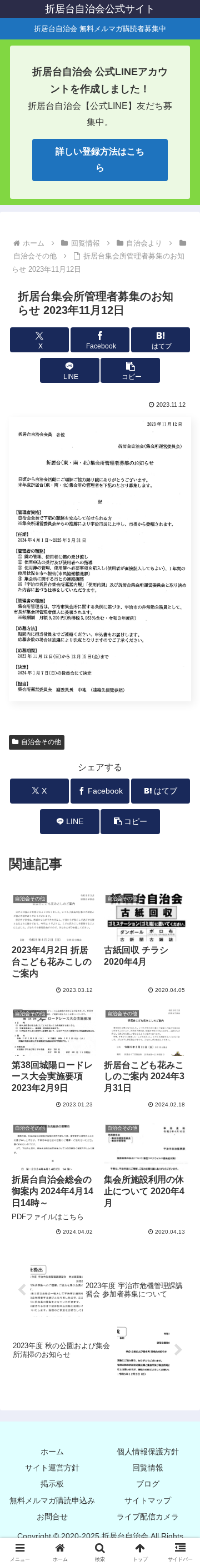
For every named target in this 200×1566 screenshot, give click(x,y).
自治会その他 (41, 742)
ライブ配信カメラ (148, 1516)
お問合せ (52, 1516)
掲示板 (52, 1483)
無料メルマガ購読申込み (52, 1500)
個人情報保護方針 (148, 1451)
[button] (130, 370)
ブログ (147, 1483)
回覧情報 (147, 1467)
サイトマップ (147, 1500)
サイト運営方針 (52, 1467)
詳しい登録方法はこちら (100, 159)
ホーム (52, 1451)
